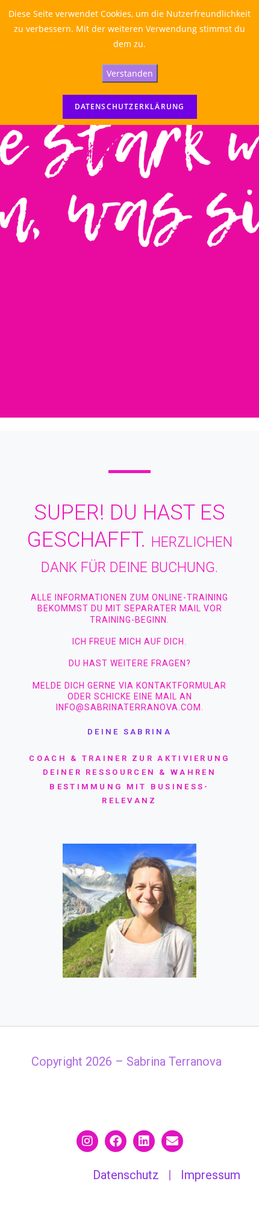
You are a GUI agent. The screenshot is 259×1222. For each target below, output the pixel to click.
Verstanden (130, 73)
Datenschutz (126, 1175)
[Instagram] (87, 1141)
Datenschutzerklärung (130, 106)
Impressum (210, 1175)
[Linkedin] (144, 1141)
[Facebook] (115, 1141)
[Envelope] (172, 1141)
